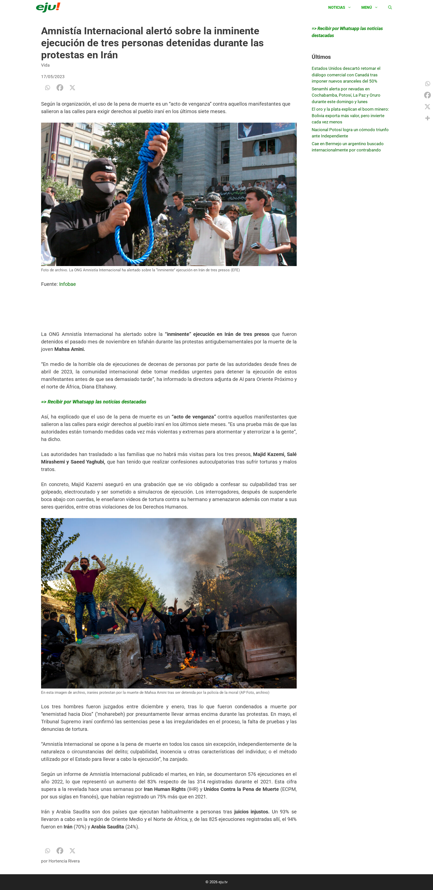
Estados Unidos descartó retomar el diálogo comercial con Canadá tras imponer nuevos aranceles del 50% (346, 75)
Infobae (67, 284)
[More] (427, 118)
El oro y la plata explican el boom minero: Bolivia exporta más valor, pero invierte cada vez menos (350, 115)
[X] (72, 87)
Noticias (336, 7)
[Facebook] (60, 87)
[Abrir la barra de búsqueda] (390, 7)
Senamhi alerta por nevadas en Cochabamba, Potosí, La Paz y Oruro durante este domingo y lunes (346, 95)
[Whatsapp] (47, 87)
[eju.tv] (49, 7)
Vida (45, 65)
